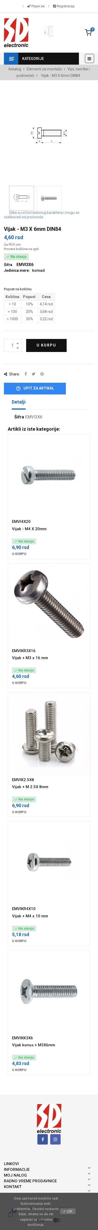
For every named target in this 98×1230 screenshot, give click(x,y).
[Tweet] (34, 374)
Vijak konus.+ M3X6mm (33, 1045)
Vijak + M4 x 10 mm (30, 916)
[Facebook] (42, 1139)
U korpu (46, 345)
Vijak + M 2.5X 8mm (30, 786)
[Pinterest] (42, 374)
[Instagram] (55, 1139)
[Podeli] (26, 374)
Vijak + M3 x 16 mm (30, 658)
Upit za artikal (35, 388)
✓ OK (67, 1211)
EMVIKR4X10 (24, 908)
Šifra (19, 417)
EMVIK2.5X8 (23, 779)
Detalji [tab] (19, 402)
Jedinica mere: (17, 270)
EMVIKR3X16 (24, 650)
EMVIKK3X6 (22, 1038)
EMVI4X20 (21, 521)
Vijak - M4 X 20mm (29, 529)
